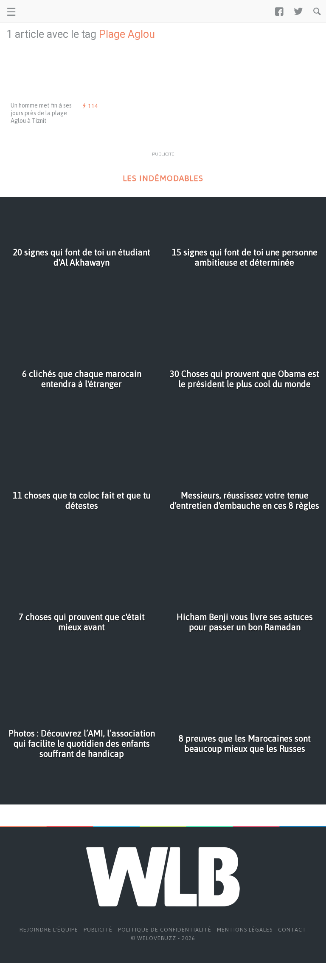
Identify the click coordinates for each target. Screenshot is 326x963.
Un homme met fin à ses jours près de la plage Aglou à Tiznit (41, 113)
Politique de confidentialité (164, 929)
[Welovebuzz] (38, 11)
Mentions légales (245, 929)
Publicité (98, 929)
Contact (292, 929)
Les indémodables (163, 178)
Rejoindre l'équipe (49, 929)
